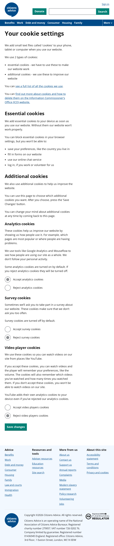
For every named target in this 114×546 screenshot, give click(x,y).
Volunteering (66, 499)
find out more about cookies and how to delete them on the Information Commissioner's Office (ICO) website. (35, 98)
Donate (39, 11)
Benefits (10, 22)
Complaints (65, 475)
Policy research (67, 494)
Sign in (105, 4)
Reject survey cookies (26, 337)
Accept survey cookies (27, 329)
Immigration (12, 490)
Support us (65, 464)
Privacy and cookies (98, 472)
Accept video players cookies (31, 407)
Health (8, 495)
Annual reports (67, 470)
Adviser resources (42, 458)
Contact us (65, 459)
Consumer (54, 22)
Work (20, 22)
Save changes (16, 427)
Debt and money (35, 22)
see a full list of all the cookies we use (39, 86)
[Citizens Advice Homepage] (12, 9)
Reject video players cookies (30, 415)
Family (78, 22)
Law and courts (13, 485)
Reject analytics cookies (28, 287)
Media (62, 480)
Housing (67, 22)
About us (64, 454)
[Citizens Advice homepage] (12, 520)
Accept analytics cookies (28, 279)
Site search (38, 472)
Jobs (61, 504)
